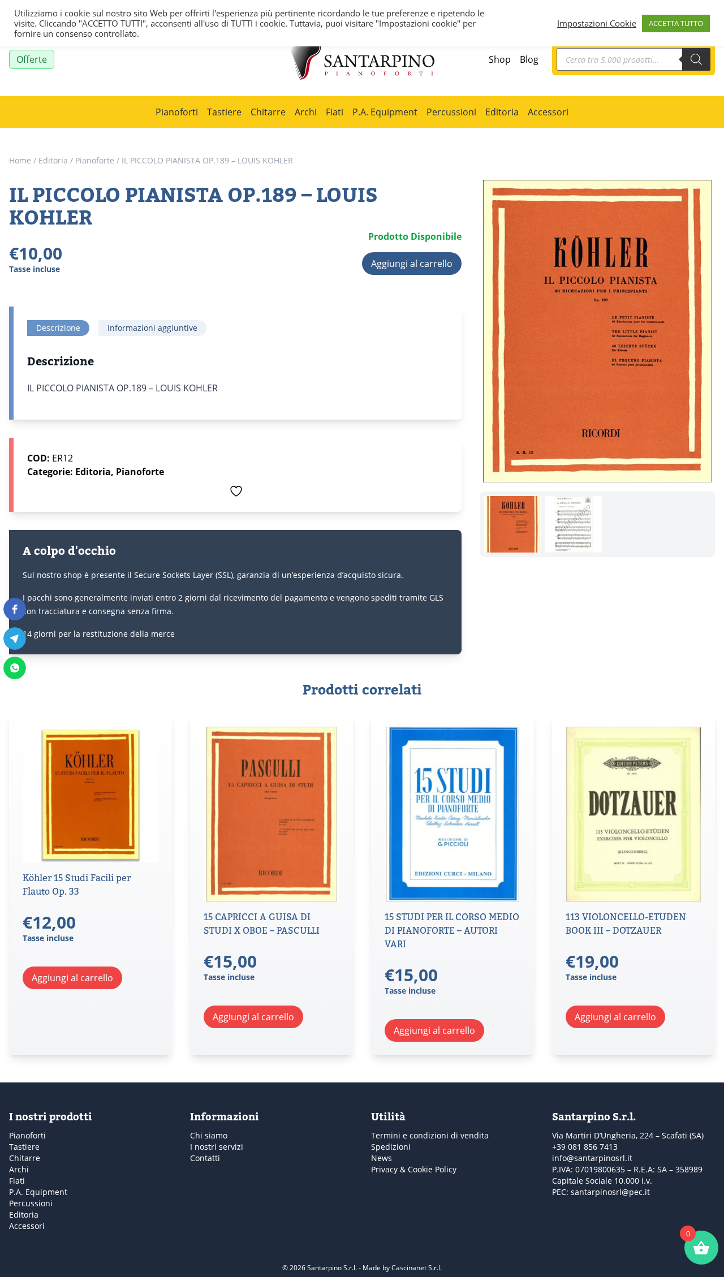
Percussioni (451, 112)
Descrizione (58, 327)
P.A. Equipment (384, 112)
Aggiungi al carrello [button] (72, 978)
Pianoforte (94, 160)
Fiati (334, 112)
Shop (500, 59)
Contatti (205, 1158)
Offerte (31, 59)
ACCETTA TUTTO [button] (676, 23)
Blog (529, 59)
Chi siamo (208, 1135)
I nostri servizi (216, 1146)
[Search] (696, 59)
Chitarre (268, 112)
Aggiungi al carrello (412, 263)
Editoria (502, 112)
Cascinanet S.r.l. (416, 1267)
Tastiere (224, 112)
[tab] (58, 328)
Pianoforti (177, 112)
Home (20, 160)
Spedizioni (391, 1146)
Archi (306, 112)
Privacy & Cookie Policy (413, 1169)
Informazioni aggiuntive (152, 327)
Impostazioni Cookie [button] (596, 23)
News (381, 1158)
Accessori (548, 112)
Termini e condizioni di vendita (430, 1135)
